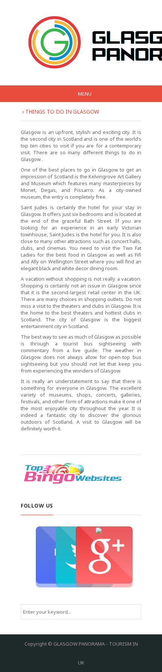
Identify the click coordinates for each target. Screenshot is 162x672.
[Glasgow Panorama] (83, 42)
